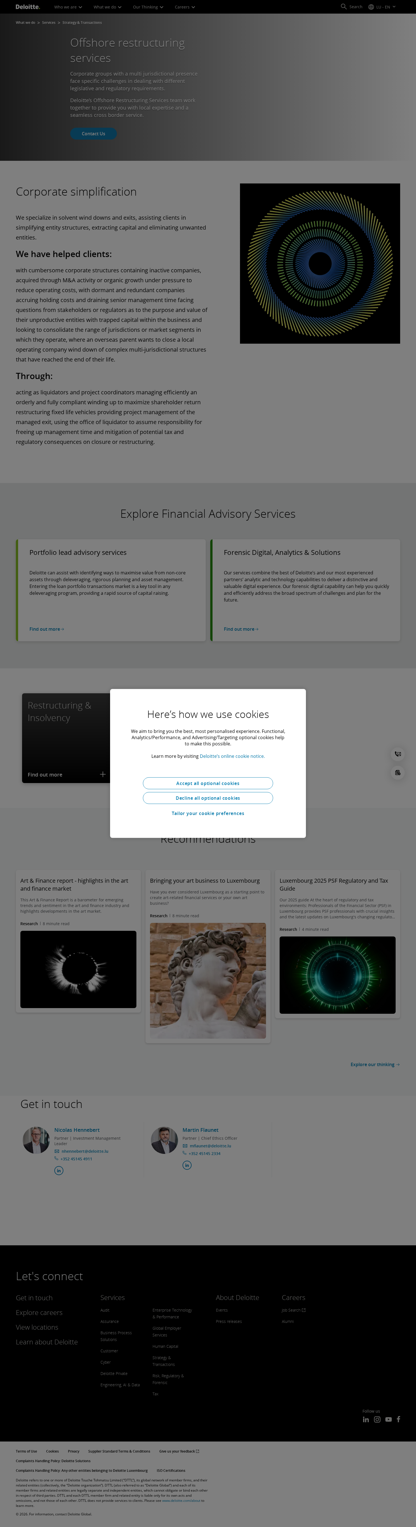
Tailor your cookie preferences (208, 813)
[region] (208, 763)
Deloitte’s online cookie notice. (232, 756)
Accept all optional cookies (208, 783)
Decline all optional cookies (208, 798)
